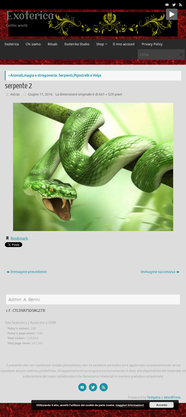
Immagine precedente (29, 272)
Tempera (153, 397)
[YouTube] (166, 4)
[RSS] (180, 4)
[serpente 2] (93, 167)
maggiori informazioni (130, 405)
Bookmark (19, 238)
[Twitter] (173, 4)
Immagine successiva (158, 272)
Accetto (161, 405)
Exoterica (30, 16)
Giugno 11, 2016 (40, 94)
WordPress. (172, 397)
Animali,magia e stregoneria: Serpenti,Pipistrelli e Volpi (54, 75)
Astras (15, 94)
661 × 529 (106, 94)
